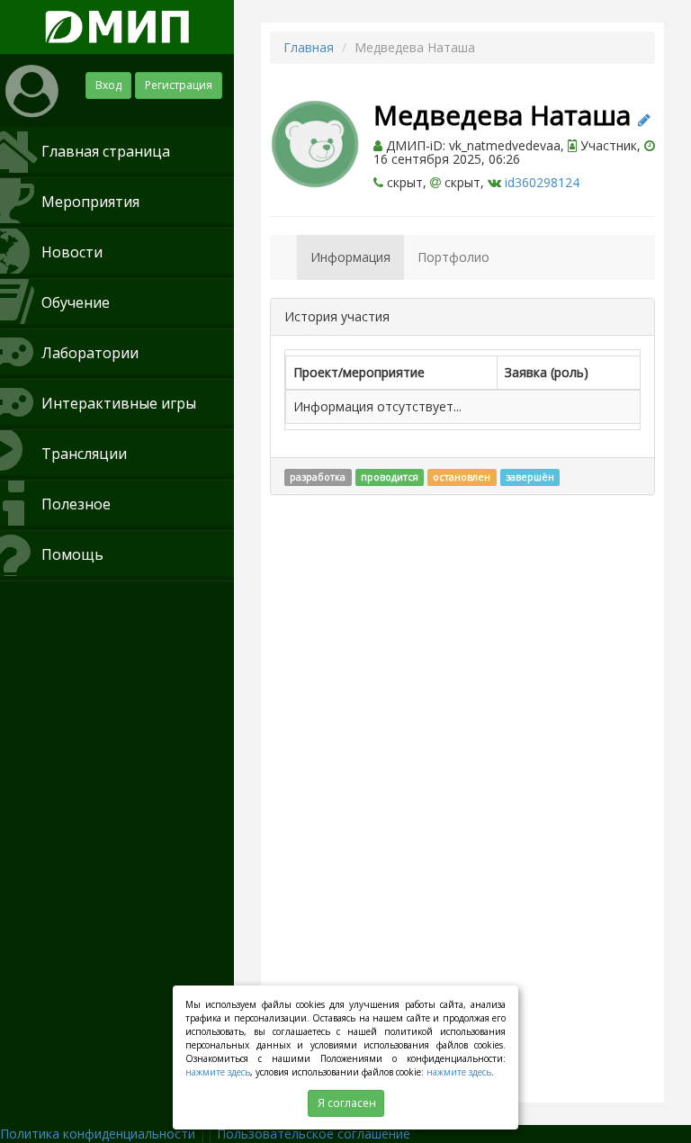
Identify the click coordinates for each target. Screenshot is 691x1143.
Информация (350, 257)
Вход (108, 85)
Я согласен (347, 1103)
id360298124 (542, 182)
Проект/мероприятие (359, 372)
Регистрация (178, 85)
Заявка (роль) (546, 372)
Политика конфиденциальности (97, 1133)
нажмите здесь (217, 1072)
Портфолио (453, 257)
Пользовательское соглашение (313, 1133)
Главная (308, 47)
